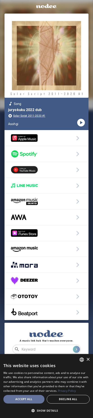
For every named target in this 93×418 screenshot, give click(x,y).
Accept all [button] (23, 399)
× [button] (88, 359)
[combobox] (81, 359)
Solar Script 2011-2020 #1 (29, 115)
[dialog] (46, 386)
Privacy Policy (67, 391)
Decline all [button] (68, 399)
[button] (46, 410)
